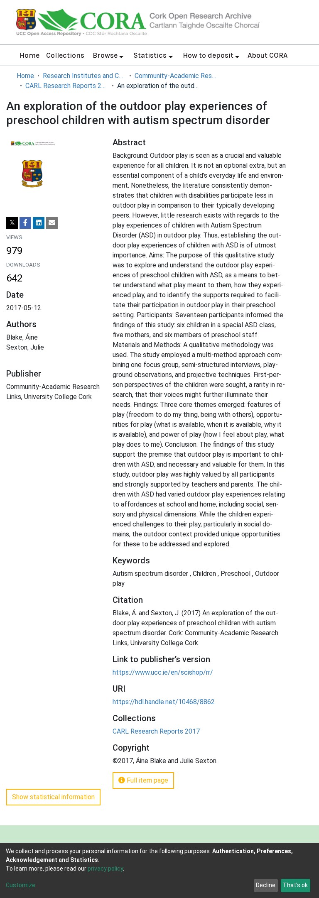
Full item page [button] (146, 780)
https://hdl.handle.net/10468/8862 (164, 702)
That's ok (295, 885)
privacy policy (105, 868)
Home (29, 55)
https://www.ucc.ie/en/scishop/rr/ (163, 672)
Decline (265, 885)
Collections (65, 55)
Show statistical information (53, 797)
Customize (20, 885)
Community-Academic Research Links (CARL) (176, 76)
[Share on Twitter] (12, 223)
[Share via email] (52, 223)
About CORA (267, 55)
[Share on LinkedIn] (38, 223)
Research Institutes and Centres (84, 76)
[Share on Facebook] (25, 223)
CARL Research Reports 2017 (66, 86)
